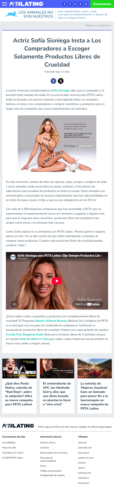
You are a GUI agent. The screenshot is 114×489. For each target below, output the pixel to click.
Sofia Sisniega (60, 90)
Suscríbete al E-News (12, 452)
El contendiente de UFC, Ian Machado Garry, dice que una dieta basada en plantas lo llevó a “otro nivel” (57, 393)
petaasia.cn (83, 477)
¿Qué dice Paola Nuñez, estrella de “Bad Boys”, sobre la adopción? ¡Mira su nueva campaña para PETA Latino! (19, 393)
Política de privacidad (50, 470)
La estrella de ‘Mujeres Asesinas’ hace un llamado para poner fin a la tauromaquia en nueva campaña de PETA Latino (94, 396)
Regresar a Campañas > (98, 25)
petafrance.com (86, 457)
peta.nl (81, 467)
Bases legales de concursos (53, 452)
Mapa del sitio (9, 447)
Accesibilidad (8, 442)
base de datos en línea (34, 339)
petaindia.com (85, 447)
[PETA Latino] (26, 3)
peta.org (82, 442)
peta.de (82, 462)
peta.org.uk (83, 452)
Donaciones (102, 4)
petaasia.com (84, 472)
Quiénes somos (47, 442)
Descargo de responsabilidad (48, 459)
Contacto (44, 447)
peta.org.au (83, 482)
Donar (43, 465)
